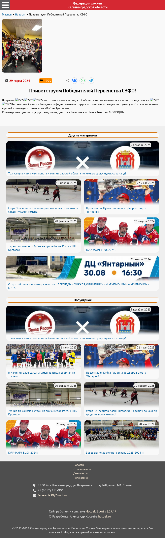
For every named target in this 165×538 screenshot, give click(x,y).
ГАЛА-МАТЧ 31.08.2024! (101, 250)
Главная (7, 14)
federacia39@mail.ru (52, 495)
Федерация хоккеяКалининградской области (87, 5)
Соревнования (82, 469)
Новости (20, 14)
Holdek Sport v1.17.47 (101, 511)
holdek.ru (104, 516)
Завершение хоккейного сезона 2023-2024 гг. (115, 452)
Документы (80, 473)
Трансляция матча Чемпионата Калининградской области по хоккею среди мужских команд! (67, 173)
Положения (80, 477)
